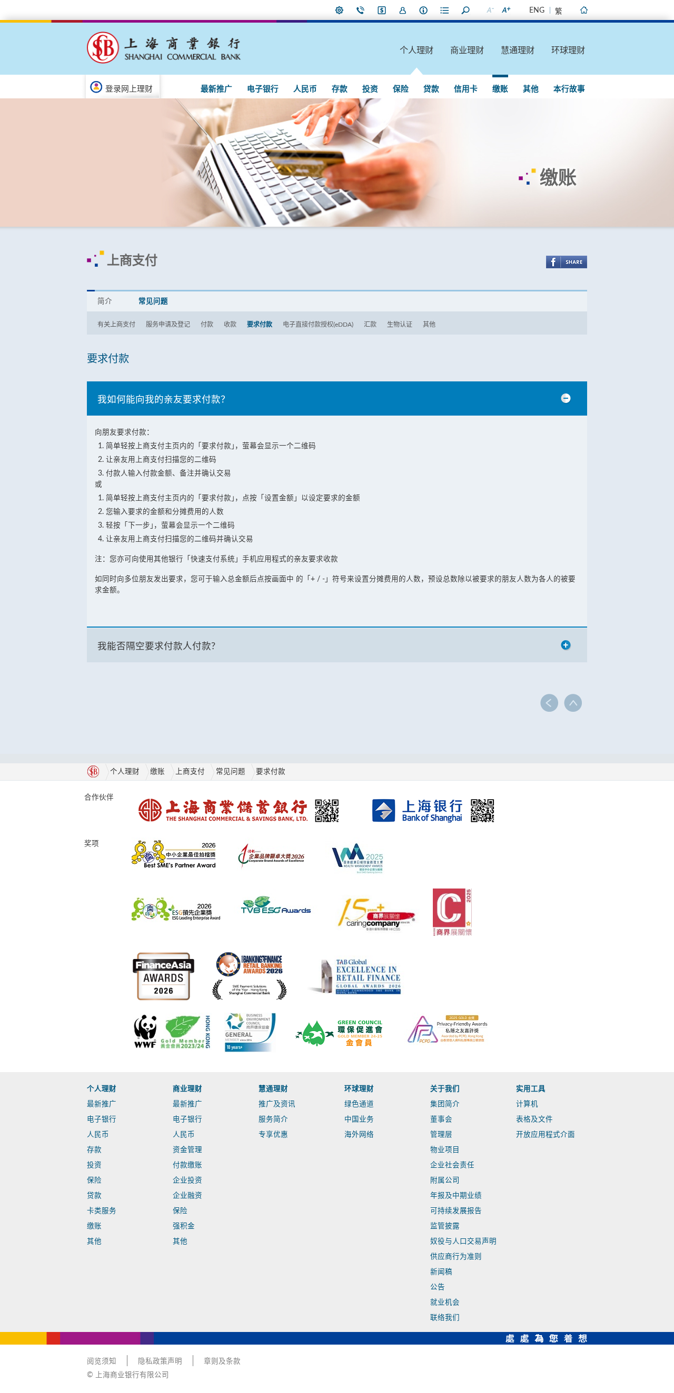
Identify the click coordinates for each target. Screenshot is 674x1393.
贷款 (431, 89)
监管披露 (445, 1226)
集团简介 (445, 1104)
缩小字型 (490, 10)
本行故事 (569, 89)
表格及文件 (534, 1119)
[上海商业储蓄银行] (241, 795)
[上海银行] (432, 795)
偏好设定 (339, 10)
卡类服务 (101, 1211)
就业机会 (445, 1302)
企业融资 (187, 1195)
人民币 (305, 89)
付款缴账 (187, 1165)
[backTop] (573, 703)
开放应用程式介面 (545, 1134)
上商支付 (190, 771)
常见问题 (153, 301)
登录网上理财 (129, 89)
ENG (536, 10)
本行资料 (423, 10)
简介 (104, 301)
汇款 (370, 324)
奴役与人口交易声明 (463, 1241)
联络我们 (360, 10)
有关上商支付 (116, 324)
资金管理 (187, 1150)
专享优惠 (273, 1134)
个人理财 (416, 50)
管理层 (441, 1134)
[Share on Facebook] (566, 262)
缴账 (500, 89)
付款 (207, 324)
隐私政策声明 (160, 1361)
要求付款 (259, 324)
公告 (437, 1287)
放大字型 (505, 10)
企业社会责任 (452, 1165)
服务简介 (273, 1119)
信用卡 (466, 89)
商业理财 (467, 50)
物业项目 (445, 1150)
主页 (583, 10)
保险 (401, 89)
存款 (340, 89)
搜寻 (466, 10)
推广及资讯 (277, 1104)
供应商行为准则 (456, 1256)
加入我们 (402, 10)
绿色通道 (359, 1104)
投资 (370, 89)
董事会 (441, 1119)
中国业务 (359, 1119)
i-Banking (381, 10)
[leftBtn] (549, 703)
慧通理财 (517, 50)
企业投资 (187, 1180)
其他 (531, 89)
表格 (444, 10)
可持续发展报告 (456, 1211)
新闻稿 (441, 1272)
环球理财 (568, 50)
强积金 (184, 1226)
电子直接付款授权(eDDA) (318, 324)
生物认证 (399, 324)
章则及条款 (222, 1361)
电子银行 (263, 89)
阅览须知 (101, 1361)
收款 (230, 324)
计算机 (527, 1104)
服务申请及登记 (168, 324)
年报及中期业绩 (456, 1195)
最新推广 (216, 89)
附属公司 (445, 1180)
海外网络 (359, 1134)
